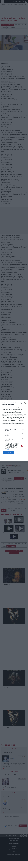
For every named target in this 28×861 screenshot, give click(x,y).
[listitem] (14, 430)
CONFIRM (8, 452)
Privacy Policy (22, 458)
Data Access (14, 458)
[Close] (25, 403)
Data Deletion (5, 458)
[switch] (22, 433)
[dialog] (14, 430)
